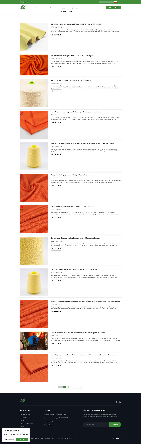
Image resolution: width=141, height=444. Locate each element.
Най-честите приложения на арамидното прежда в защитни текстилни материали (82, 143)
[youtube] (117, 402)
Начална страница (41, 8)
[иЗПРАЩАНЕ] (112, 2)
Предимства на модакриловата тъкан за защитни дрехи (72, 56)
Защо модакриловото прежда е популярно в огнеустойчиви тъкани (76, 112)
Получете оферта (113, 7)
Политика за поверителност (65, 438)
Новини (93, 8)
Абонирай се (115, 424)
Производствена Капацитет (79, 8)
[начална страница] (23, 7)
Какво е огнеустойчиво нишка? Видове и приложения (71, 80)
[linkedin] (120, 402)
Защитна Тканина (48, 424)
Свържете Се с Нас (66, 11)
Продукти (64, 8)
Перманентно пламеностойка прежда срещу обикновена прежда (75, 238)
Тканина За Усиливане (61, 414)
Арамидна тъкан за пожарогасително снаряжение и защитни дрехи (77, 24)
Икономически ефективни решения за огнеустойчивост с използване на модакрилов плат (85, 301)
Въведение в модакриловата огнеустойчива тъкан (70, 175)
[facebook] (113, 402)
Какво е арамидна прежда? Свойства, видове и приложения (74, 269)
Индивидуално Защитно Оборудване (62, 418)
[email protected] (27, 2)
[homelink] (22, 400)
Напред (80, 387)
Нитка (45, 418)
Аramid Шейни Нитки (49, 421)
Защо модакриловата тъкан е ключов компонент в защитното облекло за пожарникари (84, 355)
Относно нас (54, 8)
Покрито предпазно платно (49, 415)
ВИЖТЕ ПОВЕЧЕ (56, 35)
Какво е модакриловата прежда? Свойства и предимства (72, 206)
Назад (60, 387)
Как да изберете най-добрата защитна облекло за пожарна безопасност (78, 333)
